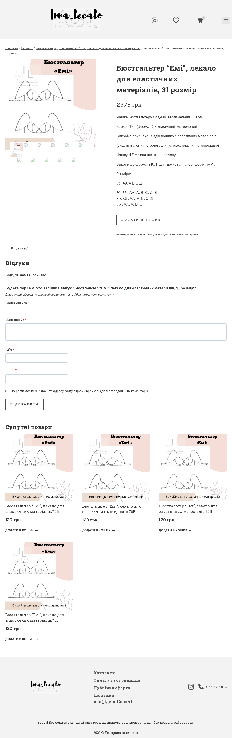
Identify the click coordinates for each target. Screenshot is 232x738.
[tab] (20, 248)
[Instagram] (155, 21)
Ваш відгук (16, 319)
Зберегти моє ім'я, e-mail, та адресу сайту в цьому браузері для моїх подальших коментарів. (79, 391)
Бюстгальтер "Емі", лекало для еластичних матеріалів (164, 234)
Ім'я (9, 349)
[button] (226, 20)
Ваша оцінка (17, 303)
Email (11, 370)
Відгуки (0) (19, 248)
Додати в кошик (141, 220)
